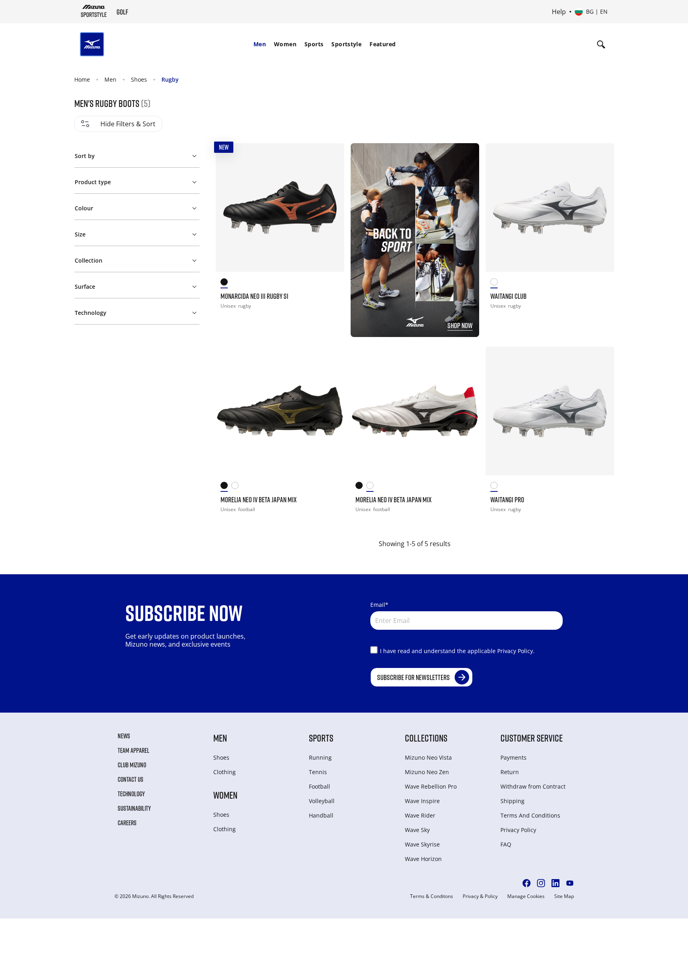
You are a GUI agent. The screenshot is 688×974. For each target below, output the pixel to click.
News (124, 736)
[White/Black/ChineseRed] (237, 487)
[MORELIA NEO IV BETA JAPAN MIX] (280, 411)
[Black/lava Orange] (226, 283)
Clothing (224, 772)
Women (285, 44)
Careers (127, 823)
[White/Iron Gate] (496, 283)
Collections (426, 738)
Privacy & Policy (480, 896)
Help (559, 11)
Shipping (512, 801)
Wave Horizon (423, 859)
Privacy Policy (518, 830)
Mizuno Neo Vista (428, 757)
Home (82, 79)
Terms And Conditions (530, 815)
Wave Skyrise (422, 844)
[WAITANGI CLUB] (550, 207)
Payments (513, 757)
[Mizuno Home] (94, 10)
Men (259, 44)
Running (320, 757)
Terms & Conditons (431, 896)
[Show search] (601, 44)
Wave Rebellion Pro (431, 786)
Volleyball (322, 801)
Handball (321, 815)
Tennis (318, 772)
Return (509, 772)
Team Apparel (133, 750)
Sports (313, 44)
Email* (379, 604)
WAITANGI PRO (507, 499)
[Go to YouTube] (570, 883)
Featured (383, 44)
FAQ (505, 844)
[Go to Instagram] (541, 883)
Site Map (564, 896)
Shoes (139, 79)
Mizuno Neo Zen (427, 772)
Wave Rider (420, 815)
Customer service (531, 738)
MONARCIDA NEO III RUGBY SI (254, 296)
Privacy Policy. (516, 651)
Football (319, 786)
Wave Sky (417, 830)
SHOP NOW (460, 325)
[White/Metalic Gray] (496, 487)
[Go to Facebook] (527, 883)
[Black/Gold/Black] (226, 487)
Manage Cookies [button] (526, 896)
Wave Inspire (422, 801)
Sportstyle (346, 44)
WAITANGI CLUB (508, 296)
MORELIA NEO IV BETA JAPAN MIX (258, 499)
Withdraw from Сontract (533, 786)
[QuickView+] (330, 157)
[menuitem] (259, 44)
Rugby (170, 79)
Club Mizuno (132, 765)
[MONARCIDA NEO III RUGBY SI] (280, 207)
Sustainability (134, 808)
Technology (131, 794)
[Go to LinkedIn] (555, 883)
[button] (137, 154)
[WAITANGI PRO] (550, 411)
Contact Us (130, 779)
